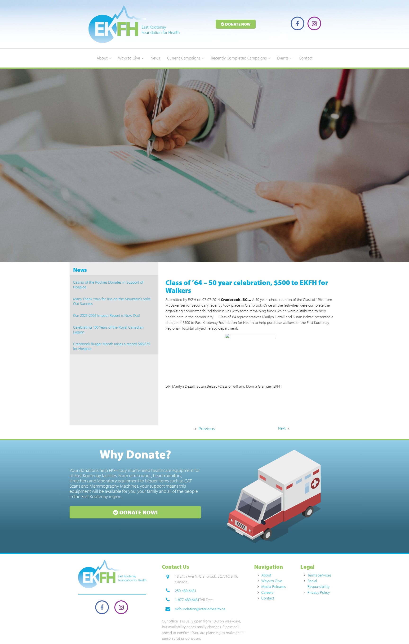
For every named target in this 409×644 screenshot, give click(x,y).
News (155, 58)
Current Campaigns (184, 58)
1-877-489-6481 (187, 599)
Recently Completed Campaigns (239, 58)
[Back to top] (396, 631)
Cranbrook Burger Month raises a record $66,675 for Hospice (111, 346)
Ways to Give (129, 58)
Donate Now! (138, 512)
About (103, 58)
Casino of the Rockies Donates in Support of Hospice (108, 284)
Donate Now (237, 24)
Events (283, 58)
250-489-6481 (185, 590)
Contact (306, 58)
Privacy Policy (318, 592)
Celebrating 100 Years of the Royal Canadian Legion (108, 329)
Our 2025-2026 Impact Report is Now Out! (106, 315)
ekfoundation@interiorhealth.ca (200, 608)
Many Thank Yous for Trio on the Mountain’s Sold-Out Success (112, 301)
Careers (267, 592)
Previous (207, 428)
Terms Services (319, 574)
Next (281, 428)
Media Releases (273, 586)
